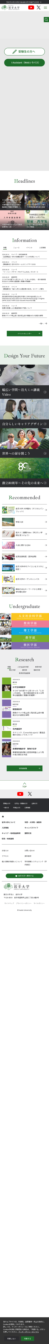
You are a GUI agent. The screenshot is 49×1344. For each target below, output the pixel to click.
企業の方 (34, 803)
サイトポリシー (39, 903)
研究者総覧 (23, 768)
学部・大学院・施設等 (33, 822)
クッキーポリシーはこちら (28, 1332)
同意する (27, 1338)
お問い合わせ (30, 850)
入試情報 (5, 827)
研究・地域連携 (8, 838)
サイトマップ (9, 903)
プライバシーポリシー (24, 903)
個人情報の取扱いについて (12, 861)
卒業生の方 (16, 807)
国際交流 (28, 833)
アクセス (5, 856)
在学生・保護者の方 (21, 803)
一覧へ (41, 323)
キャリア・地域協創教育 (11, 833)
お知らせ (5, 850)
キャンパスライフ (31, 827)
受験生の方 (6, 803)
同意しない (11, 1338)
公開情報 (27, 807)
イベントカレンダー (25, 333)
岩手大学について (8, 822)
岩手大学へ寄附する (26, 875)
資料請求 (28, 856)
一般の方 (6, 807)
